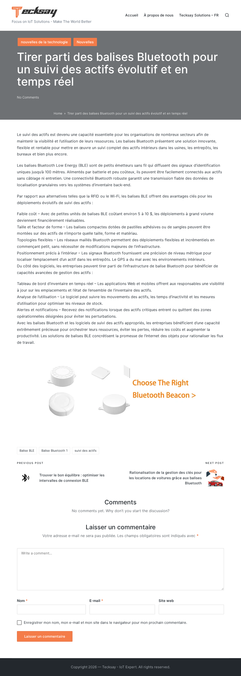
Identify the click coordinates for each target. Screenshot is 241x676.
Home (58, 113)
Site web (166, 600)
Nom (22, 600)
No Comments (28, 97)
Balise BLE (27, 450)
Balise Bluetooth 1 (54, 450)
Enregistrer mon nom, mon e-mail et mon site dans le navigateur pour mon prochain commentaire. (105, 622)
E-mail (96, 600)
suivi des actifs (85, 450)
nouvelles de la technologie (44, 42)
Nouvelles (85, 42)
